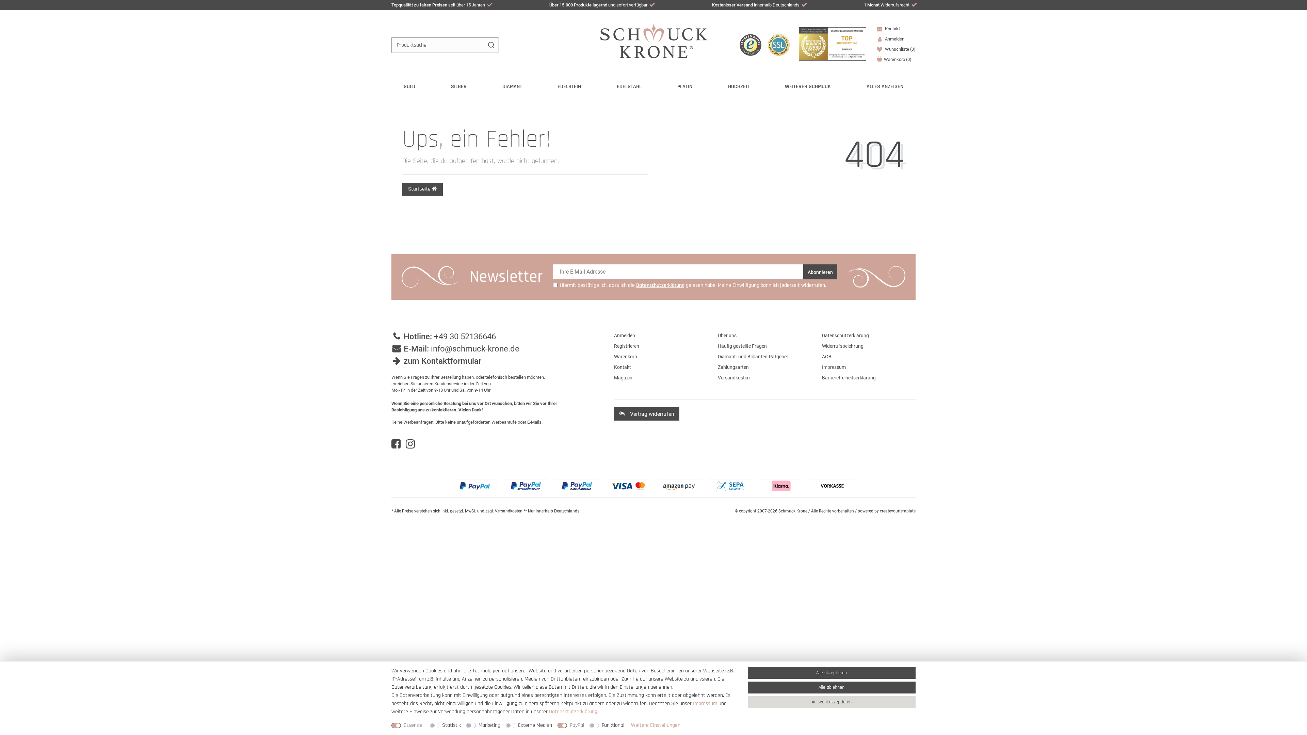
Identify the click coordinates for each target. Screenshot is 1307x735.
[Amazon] (679, 485)
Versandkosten (734, 377)
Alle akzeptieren (831, 673)
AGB (827, 356)
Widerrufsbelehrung (843, 346)
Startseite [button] (420, 189)
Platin (684, 86)
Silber (459, 86)
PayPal (577, 725)
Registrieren (626, 346)
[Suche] (491, 45)
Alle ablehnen (831, 687)
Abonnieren (820, 272)
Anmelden (624, 335)
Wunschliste (900, 49)
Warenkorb (897, 59)
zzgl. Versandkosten (503, 511)
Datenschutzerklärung (845, 335)
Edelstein (569, 86)
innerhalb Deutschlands (756, 4)
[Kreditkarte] (628, 485)
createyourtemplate (898, 511)
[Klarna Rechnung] (781, 485)
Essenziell (414, 725)
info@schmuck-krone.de (475, 349)
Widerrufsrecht (886, 4)
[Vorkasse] (832, 485)
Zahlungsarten (733, 367)
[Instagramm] (410, 444)
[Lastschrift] (730, 485)
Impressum (834, 367)
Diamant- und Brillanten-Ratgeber (753, 356)
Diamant (512, 86)
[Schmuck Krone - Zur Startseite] (653, 40)
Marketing (489, 725)
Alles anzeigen (885, 86)
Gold (409, 86)
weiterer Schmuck (808, 86)
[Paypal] (475, 485)
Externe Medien (535, 725)
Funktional (613, 725)
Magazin (623, 377)
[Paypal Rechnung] (526, 485)
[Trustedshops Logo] (750, 45)
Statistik (451, 725)
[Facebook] (396, 444)
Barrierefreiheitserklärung (849, 377)
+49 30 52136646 (465, 336)
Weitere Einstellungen (655, 725)
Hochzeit (738, 86)
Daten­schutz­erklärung (573, 711)
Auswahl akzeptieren (832, 702)
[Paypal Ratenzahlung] (577, 485)
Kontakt (892, 28)
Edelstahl (629, 86)
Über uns (727, 335)
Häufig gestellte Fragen (742, 346)
